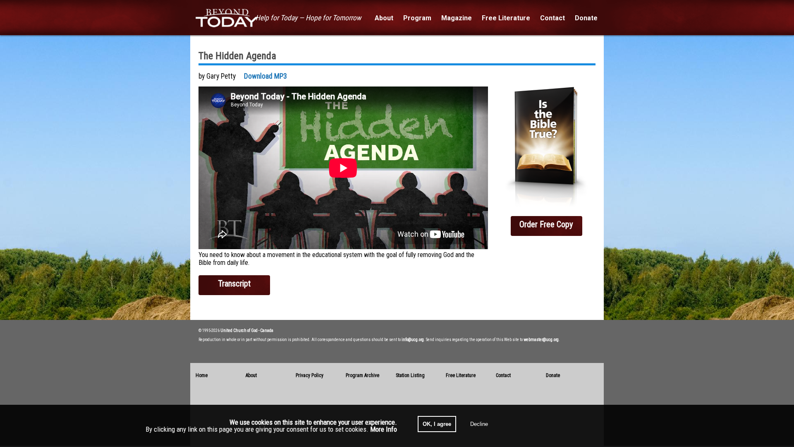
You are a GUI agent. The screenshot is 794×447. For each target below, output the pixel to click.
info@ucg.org (413, 339)
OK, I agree (437, 424)
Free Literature (461, 375)
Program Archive (362, 375)
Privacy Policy (309, 375)
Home (202, 375)
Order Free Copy (546, 224)
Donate (553, 375)
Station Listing (410, 375)
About (251, 375)
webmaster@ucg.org (541, 339)
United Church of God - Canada (246, 330)
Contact (503, 375)
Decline (479, 424)
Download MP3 (265, 76)
